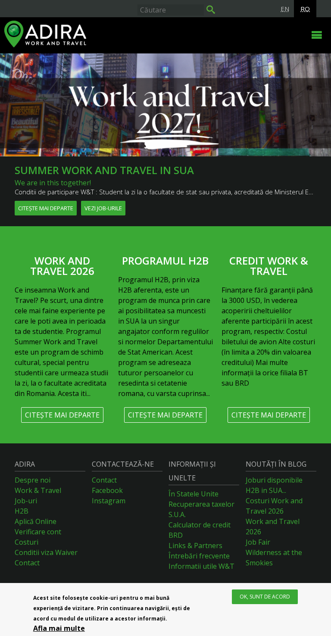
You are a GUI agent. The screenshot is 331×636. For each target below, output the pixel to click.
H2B (21, 511)
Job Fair (258, 542)
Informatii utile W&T (201, 566)
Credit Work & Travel (268, 265)
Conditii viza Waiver (46, 552)
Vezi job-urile (103, 208)
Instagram (108, 500)
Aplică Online (35, 521)
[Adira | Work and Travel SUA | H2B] (148, 35)
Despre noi (32, 480)
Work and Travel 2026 (62, 265)
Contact (27, 562)
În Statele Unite (194, 494)
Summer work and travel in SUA (104, 170)
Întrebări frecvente (199, 556)
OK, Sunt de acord (265, 596)
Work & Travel (38, 490)
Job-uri (26, 500)
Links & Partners (195, 545)
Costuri (26, 542)
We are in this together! (53, 182)
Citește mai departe (45, 208)
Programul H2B (165, 260)
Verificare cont (38, 531)
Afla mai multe (59, 628)
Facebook (107, 490)
